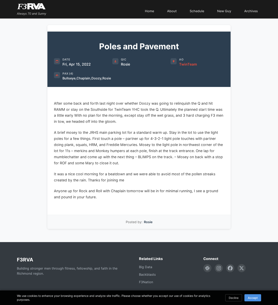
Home (149, 11)
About (172, 11)
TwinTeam (188, 64)
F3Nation (146, 282)
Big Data (145, 267)
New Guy (224, 11)
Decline (234, 298)
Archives (251, 11)
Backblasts (147, 274)
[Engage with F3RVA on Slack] (207, 268)
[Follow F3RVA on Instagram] (219, 268)
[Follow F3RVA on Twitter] (242, 268)
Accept (253, 298)
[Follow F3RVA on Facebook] (230, 268)
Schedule (197, 11)
